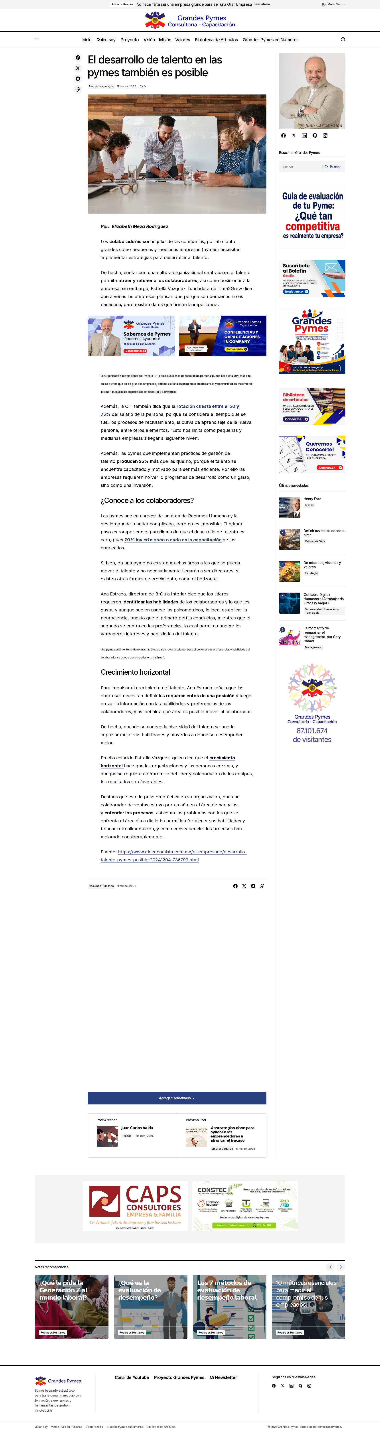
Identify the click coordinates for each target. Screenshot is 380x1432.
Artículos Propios (122, 4)
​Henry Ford (312, 499)
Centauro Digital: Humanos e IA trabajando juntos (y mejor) (324, 599)
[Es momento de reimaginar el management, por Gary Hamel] (289, 636)
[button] (333, 4)
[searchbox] (300, 166)
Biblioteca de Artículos (161, 1426)
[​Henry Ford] (289, 507)
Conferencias (94, 1426)
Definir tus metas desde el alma (324, 533)
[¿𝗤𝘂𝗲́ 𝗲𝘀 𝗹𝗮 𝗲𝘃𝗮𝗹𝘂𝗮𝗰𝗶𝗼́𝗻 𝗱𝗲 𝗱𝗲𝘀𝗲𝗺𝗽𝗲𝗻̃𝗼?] (150, 1307)
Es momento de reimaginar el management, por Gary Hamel (322, 634)
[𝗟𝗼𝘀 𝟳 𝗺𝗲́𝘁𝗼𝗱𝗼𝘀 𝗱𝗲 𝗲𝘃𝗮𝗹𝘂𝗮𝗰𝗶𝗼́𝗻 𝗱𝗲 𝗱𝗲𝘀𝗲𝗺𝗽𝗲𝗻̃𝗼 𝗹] (229, 1307)
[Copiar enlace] (78, 89)
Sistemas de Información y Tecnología (322, 611)
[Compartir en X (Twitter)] (78, 68)
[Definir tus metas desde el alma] (289, 539)
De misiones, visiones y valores (322, 565)
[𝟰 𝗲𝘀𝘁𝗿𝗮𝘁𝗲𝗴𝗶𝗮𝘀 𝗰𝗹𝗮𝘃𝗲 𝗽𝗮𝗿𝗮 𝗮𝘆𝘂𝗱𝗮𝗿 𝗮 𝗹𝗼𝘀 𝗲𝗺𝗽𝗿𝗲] (221, 1135)
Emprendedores (222, 1148)
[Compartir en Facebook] (78, 57)
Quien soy (41, 1426)
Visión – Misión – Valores (66, 1426)
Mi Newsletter (223, 1377)
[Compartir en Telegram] (78, 79)
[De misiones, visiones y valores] (289, 571)
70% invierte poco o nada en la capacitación (173, 539)
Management (313, 647)
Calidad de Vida (315, 541)
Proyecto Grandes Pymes (179, 1377)
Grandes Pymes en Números (124, 1426)
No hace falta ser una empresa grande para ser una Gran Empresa (194, 4)
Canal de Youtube (132, 1377)
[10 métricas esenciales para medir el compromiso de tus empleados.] (308, 1307)
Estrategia (311, 573)
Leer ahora (262, 4)
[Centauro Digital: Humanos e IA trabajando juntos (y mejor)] (289, 603)
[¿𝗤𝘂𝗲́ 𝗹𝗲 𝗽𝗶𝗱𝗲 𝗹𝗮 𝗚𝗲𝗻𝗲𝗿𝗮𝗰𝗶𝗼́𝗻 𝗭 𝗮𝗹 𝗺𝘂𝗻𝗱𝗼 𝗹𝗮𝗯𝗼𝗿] (71, 1307)
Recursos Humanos (101, 86)
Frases (127, 1135)
